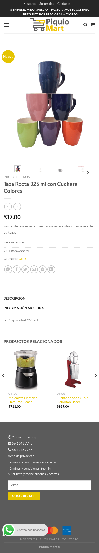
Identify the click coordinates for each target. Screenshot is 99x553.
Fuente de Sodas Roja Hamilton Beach (72, 400)
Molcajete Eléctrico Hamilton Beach (22, 400)
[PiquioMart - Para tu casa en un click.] (49, 25)
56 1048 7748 (22, 443)
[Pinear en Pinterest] (43, 269)
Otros (24, 177)
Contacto (63, 4)
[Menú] (6, 25)
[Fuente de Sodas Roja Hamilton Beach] (74, 369)
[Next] (87, 102)
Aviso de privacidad (21, 456)
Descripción (14, 298)
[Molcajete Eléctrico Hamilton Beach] (25, 369)
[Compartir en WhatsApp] (8, 269)
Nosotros (29, 4)
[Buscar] (85, 25)
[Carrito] (93, 25)
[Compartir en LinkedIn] (51, 269)
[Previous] (11, 102)
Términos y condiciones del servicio (32, 462)
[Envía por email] (34, 269)
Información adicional (24, 308)
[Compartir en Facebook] (17, 269)
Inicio (9, 177)
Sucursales (46, 4)
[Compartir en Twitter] (25, 269)
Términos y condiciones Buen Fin (30, 468)
